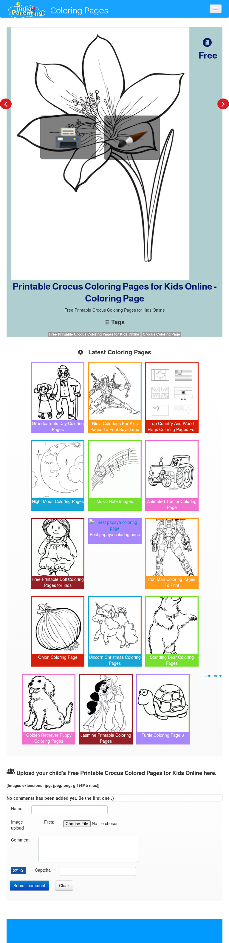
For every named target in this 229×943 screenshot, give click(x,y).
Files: (49, 822)
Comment (20, 840)
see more (213, 676)
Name (16, 808)
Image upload (17, 825)
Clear (64, 885)
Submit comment (29, 885)
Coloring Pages (79, 11)
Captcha (43, 870)
